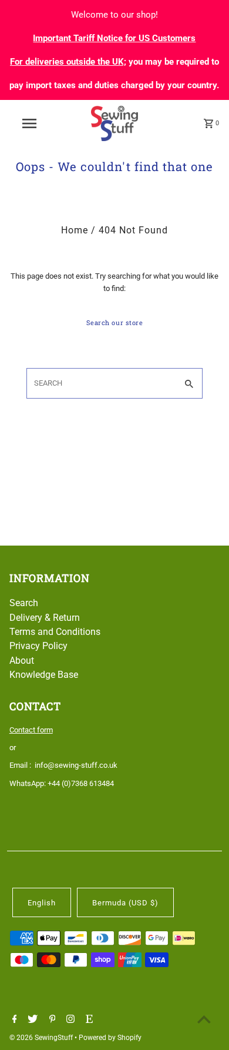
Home (74, 230)
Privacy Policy (38, 645)
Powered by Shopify (110, 1038)
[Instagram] (69, 1020)
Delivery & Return (44, 617)
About (21, 660)
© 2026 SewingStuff (42, 1038)
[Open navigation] (29, 123)
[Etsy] (88, 1020)
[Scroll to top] (204, 1019)
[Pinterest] (51, 1020)
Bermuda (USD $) (125, 902)
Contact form (31, 729)
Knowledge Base (43, 674)
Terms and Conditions (54, 631)
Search (23, 602)
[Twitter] (31, 1020)
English (42, 902)
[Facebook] (13, 1020)
